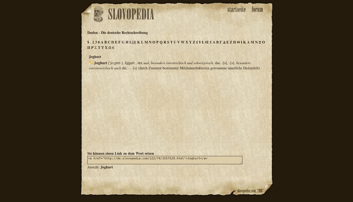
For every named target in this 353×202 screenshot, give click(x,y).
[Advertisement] (176, 110)
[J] (134, 42)
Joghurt (107, 167)
